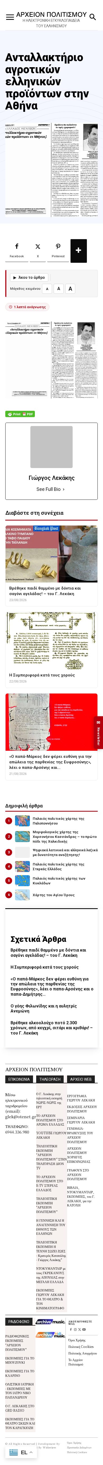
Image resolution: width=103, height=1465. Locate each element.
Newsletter (98, 732)
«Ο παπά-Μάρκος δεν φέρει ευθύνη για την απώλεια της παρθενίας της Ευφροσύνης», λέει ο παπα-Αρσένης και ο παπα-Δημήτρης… (52, 986)
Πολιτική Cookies (80, 1346)
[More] (79, 251)
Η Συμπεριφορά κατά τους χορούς (45, 967)
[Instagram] (75, 1330)
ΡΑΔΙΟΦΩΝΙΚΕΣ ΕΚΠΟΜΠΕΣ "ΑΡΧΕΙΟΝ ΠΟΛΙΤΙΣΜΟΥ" (17, 1342)
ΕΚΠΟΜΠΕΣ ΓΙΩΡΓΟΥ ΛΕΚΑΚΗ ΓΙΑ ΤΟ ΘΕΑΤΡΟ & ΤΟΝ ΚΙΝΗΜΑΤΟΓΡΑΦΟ (50, 1299)
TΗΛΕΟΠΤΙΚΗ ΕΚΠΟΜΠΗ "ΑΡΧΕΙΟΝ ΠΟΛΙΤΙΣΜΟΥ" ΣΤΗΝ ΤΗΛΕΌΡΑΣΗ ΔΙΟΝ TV (51, 1157)
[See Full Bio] (63, 489)
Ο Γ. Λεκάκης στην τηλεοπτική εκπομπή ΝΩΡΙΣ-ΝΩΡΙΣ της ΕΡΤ (49, 1100)
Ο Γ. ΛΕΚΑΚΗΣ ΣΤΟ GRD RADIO (19, 1408)
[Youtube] (84, 1330)
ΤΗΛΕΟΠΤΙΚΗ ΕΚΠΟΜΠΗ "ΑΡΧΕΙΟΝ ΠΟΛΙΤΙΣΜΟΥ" (47, 1205)
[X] (79, 1330)
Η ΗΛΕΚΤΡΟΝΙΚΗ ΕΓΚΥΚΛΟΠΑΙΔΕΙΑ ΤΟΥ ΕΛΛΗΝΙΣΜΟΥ (51, 23)
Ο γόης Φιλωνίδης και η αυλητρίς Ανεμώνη (44, 1009)
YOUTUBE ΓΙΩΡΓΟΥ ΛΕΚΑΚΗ (51, 1135)
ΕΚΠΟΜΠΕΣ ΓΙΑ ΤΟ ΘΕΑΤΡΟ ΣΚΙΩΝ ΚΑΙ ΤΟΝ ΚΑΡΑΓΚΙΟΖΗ (20, 1423)
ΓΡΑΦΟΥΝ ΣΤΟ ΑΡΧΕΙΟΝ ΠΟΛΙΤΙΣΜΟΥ (78, 1174)
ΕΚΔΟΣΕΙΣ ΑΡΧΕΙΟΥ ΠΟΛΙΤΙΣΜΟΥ (82, 1108)
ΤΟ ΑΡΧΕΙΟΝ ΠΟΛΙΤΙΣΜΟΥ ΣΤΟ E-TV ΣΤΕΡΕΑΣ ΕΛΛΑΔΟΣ (49, 1183)
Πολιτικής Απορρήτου (82, 1353)
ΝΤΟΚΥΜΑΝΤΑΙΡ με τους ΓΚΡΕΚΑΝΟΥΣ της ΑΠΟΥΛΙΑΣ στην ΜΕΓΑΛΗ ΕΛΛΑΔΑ (51, 1275)
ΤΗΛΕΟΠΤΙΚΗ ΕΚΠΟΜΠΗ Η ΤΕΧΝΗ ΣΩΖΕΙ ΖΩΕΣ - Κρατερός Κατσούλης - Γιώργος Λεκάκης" (51, 1251)
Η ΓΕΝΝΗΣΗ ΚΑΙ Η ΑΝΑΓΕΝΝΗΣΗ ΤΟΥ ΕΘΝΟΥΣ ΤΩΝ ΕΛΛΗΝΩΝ (50, 1227)
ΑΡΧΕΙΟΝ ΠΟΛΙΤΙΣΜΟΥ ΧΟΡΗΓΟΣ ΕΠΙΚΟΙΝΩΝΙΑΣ (78, 1155)
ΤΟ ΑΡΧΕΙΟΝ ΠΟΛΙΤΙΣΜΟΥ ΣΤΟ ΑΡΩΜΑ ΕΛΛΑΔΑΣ (50, 1120)
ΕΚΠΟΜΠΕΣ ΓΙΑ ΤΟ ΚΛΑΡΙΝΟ (19, 1373)
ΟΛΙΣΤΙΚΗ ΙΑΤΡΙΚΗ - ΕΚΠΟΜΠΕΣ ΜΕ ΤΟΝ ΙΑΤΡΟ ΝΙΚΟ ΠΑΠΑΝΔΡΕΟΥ (19, 1390)
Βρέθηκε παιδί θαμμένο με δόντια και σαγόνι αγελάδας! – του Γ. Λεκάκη (48, 953)
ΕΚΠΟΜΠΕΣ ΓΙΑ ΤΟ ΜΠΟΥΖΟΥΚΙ (19, 1360)
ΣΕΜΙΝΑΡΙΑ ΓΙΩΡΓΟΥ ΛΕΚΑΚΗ (81, 1119)
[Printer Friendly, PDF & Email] (20, 417)
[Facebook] (70, 1330)
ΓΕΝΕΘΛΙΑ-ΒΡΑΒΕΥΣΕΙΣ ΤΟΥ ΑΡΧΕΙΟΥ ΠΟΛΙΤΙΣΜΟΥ (80, 1135)
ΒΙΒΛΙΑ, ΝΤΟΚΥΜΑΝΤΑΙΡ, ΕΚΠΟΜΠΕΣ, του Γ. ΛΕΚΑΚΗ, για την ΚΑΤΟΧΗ (81, 1196)
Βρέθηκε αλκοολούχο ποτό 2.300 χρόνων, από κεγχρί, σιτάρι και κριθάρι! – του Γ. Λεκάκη (52, 1027)
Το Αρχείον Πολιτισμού (75, 1361)
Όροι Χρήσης (77, 1340)
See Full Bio (48, 489)
